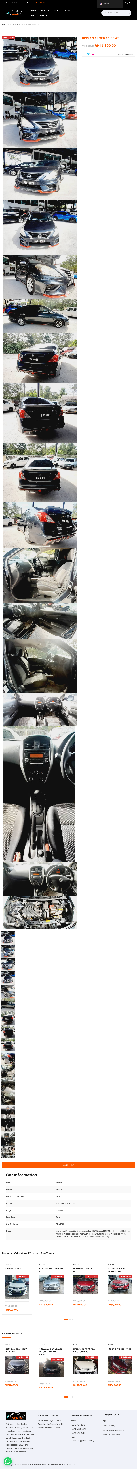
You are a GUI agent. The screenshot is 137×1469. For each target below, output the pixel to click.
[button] (8, 1461)
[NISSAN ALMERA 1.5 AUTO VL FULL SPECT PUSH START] (51, 1367)
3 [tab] (72, 1319)
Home (33, 11)
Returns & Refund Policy (113, 1430)
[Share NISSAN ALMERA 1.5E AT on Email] (93, 54)
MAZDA (76, 1345)
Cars (56, 11)
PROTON (111, 1264)
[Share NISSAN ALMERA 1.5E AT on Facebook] (84, 54)
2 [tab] (70, 1319)
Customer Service (40, 15)
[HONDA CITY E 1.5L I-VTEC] (120, 1365)
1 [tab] (66, 1319)
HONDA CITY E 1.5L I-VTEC (119, 1349)
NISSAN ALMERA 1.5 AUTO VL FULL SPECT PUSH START (50, 1351)
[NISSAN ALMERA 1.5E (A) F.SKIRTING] (17, 1365)
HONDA (76, 1264)
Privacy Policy (109, 1426)
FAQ (104, 1421)
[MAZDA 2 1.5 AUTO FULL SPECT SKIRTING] (85, 1365)
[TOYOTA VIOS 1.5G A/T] (17, 1287)
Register (128, 3)
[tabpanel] (17, 1290)
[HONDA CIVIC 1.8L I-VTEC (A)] (85, 1284)
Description (68, 1165)
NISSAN (13, 24)
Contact (67, 11)
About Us (45, 11)
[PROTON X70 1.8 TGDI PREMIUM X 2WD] (120, 1284)
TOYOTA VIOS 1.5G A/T (15, 1269)
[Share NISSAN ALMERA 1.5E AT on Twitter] (88, 54)
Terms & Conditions (111, 1435)
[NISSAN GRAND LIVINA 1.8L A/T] (51, 1284)
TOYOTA (8, 1264)
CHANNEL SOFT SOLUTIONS (65, 1464)
